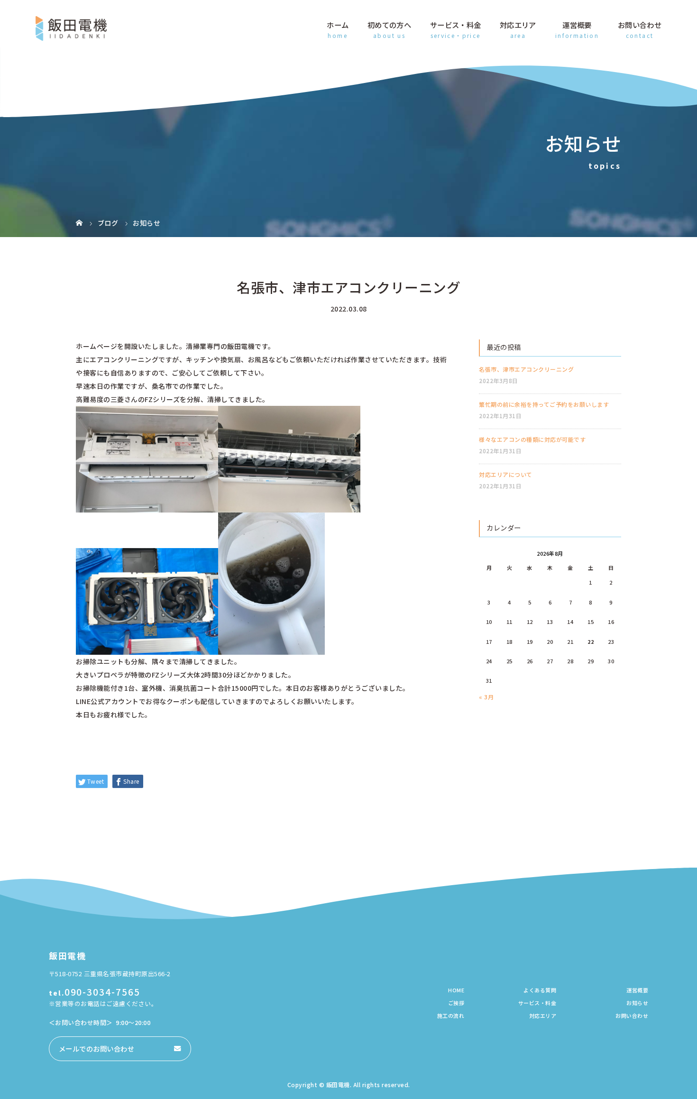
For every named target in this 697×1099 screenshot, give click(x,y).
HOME (456, 990)
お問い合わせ (639, 24)
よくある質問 (539, 990)
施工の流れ (451, 1015)
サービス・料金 (455, 24)
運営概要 (576, 24)
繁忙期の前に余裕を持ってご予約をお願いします (544, 404)
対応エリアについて (505, 474)
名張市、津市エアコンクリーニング (526, 369)
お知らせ (637, 1003)
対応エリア (518, 24)
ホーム (337, 24)
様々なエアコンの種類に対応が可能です (532, 439)
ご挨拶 (456, 1003)
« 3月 (486, 697)
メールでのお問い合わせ (97, 1048)
